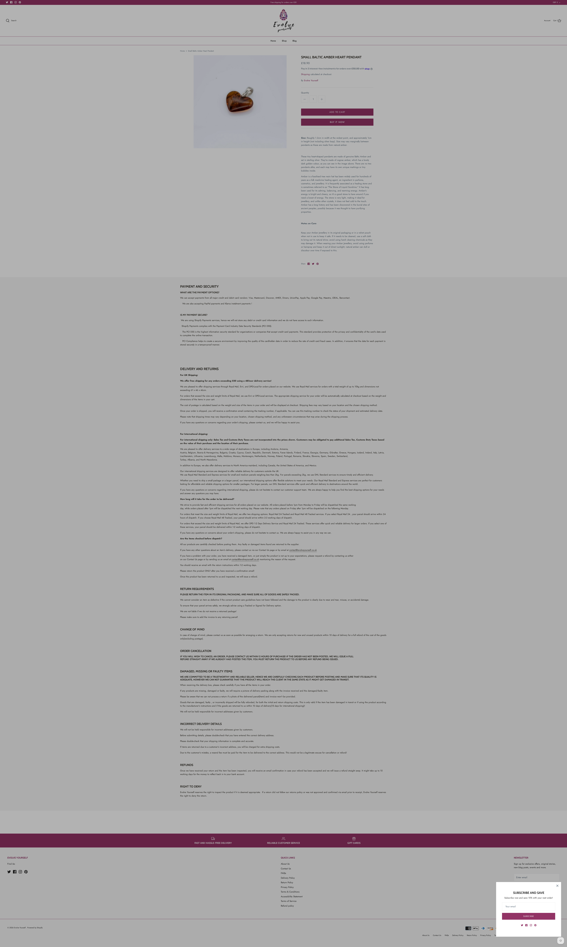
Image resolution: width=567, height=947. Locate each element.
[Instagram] (531, 925)
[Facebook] (526, 925)
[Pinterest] (535, 925)
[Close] (557, 885)
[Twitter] (522, 925)
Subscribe (528, 916)
